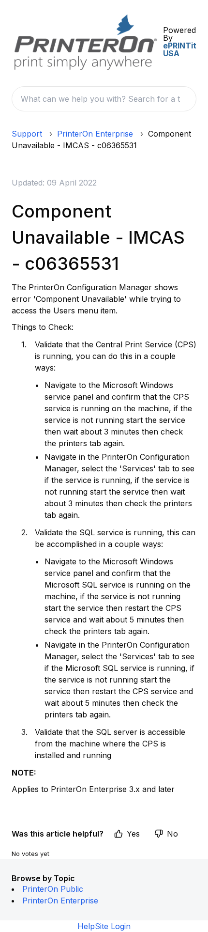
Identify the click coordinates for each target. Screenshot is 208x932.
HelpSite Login (104, 926)
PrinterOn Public (52, 889)
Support (27, 134)
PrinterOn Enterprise (95, 134)
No (172, 834)
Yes (133, 834)
